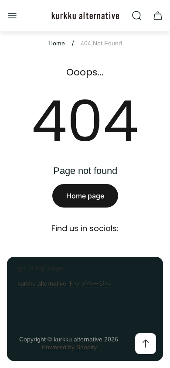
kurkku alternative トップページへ (64, 283)
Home (56, 43)
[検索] (136, 15)
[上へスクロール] (145, 343)
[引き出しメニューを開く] (12, 16)
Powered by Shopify (69, 347)
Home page (85, 195)
